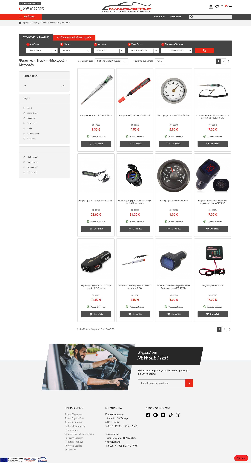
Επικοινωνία (70, 450)
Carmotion (31, 123)
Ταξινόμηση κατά (85, 61)
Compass (31, 139)
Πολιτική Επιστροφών (75, 426)
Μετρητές (66, 23)
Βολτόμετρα (32, 157)
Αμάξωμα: (33, 44)
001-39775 (135, 125)
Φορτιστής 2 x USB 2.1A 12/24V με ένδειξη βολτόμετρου (96, 287)
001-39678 (174, 125)
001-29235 (174, 210)
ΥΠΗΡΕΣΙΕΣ (175, 17)
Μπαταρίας (31, 172)
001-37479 (96, 210)
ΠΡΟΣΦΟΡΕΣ (159, 17)
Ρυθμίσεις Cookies (73, 446)
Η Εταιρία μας (71, 430)
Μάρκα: (66, 44)
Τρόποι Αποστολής (73, 422)
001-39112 (213, 125)
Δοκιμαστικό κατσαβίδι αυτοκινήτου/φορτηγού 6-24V (135, 287)
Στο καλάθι (98, 144)
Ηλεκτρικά (54, 23)
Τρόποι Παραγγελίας (74, 418)
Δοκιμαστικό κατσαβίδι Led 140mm (96, 115)
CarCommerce (33, 134)
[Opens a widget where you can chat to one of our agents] (241, 458)
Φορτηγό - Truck (39, 23)
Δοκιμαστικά (32, 162)
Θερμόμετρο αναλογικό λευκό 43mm (174, 115)
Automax (31, 118)
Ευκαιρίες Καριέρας (74, 438)
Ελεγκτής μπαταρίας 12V (213, 286)
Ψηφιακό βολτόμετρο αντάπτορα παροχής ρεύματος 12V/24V (212, 202)
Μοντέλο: (100, 44)
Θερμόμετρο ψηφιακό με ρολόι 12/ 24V (96, 201)
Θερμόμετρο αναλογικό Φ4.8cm (174, 201)
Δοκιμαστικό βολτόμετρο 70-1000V (134, 115)
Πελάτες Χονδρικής (74, 442)
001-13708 (174, 295)
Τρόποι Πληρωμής (73, 414)
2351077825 (33, 9)
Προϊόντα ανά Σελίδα (143, 61)
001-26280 (96, 295)
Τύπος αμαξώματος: (172, 44)
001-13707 (213, 295)
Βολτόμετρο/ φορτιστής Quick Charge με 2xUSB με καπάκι (135, 202)
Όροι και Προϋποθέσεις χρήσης (79, 434)
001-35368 (135, 210)
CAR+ (29, 128)
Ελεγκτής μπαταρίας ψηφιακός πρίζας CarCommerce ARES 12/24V (173, 287)
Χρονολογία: (136, 44)
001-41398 (96, 125)
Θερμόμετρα (32, 167)
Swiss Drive (32, 113)
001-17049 (135, 295)
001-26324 (213, 210)
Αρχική (26, 23)
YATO (29, 108)
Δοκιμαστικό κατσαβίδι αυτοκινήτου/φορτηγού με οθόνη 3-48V (212, 116)
